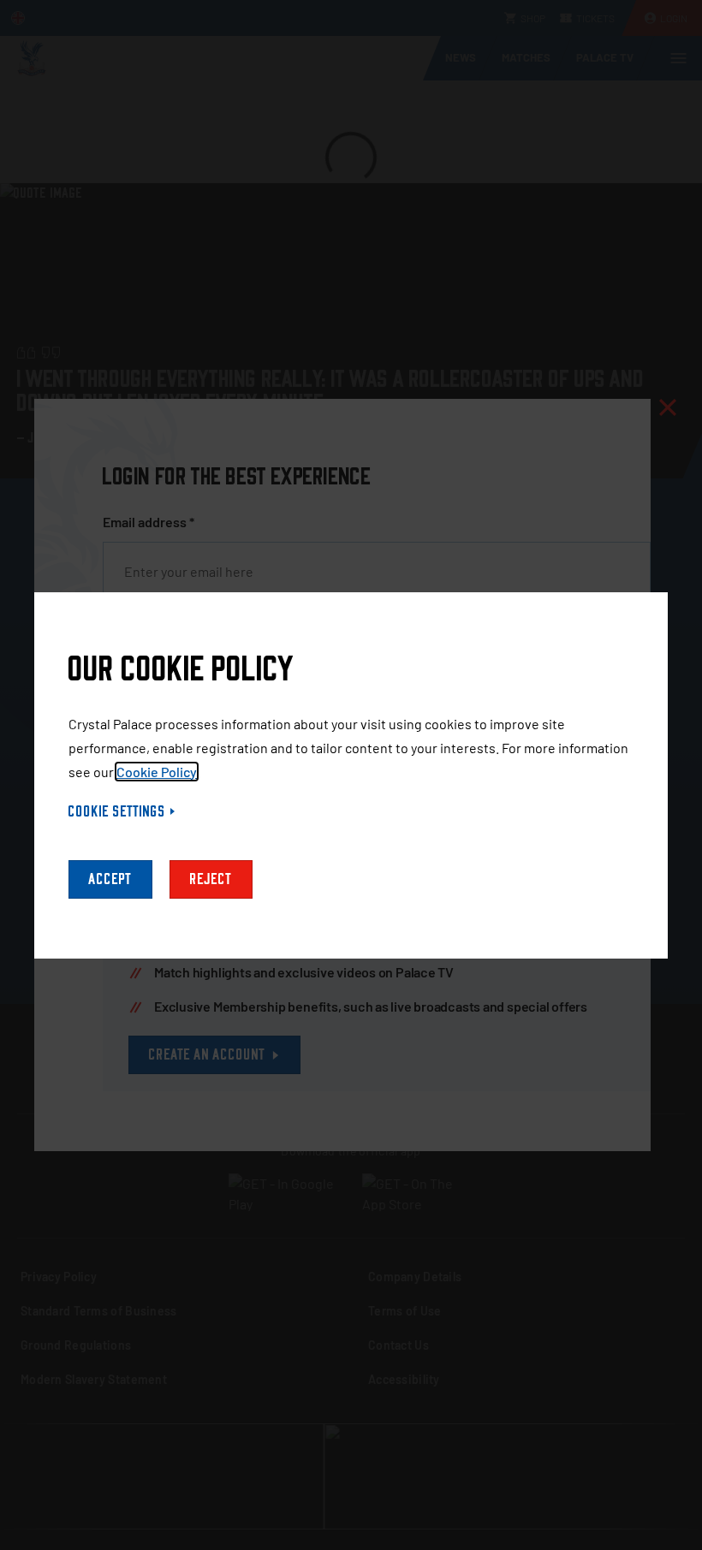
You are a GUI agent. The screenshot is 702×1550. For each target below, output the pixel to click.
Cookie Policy (156, 771)
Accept (110, 879)
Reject (211, 879)
